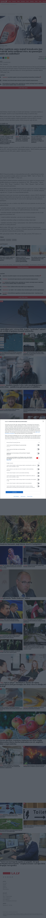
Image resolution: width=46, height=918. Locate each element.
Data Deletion (16, 496)
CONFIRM (14, 492)
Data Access (23, 496)
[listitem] (23, 442)
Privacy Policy (29, 496)
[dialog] (23, 459)
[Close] (44, 421)
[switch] (37, 445)
